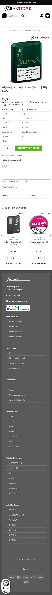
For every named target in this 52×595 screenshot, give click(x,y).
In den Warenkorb (28, 148)
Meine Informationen (17, 332)
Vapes (15, 411)
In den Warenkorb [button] (13, 263)
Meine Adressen (15, 337)
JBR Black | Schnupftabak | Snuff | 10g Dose (13, 241)
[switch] (5, 591)
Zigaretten (17, 458)
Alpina (38, 30)
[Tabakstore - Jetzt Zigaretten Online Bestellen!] (17, 8)
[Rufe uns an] (28, 569)
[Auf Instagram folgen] (24, 569)
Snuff (28, 30)
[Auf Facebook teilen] (4, 166)
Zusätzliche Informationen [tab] (15, 182)
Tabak (16, 505)
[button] (47, 15)
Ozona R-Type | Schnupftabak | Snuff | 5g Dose (39, 241)
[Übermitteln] (22, 15)
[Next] (49, 241)
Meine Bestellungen (16, 321)
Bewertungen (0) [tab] (10, 187)
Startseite (16, 30)
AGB (11, 385)
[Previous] (2, 241)
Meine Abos (13, 327)
